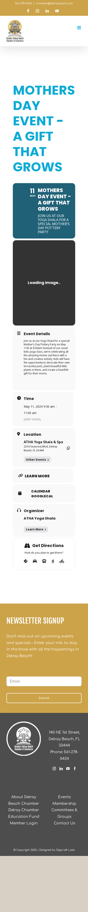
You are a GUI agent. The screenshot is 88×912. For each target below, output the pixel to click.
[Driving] (35, 561)
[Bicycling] (61, 561)
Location (32, 434)
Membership (64, 804)
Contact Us (64, 823)
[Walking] (53, 561)
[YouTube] (68, 768)
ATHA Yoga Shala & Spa (43, 442)
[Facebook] (74, 768)
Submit (44, 698)
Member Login (24, 823)
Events (64, 797)
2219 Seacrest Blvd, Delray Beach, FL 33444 (40, 448)
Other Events (36, 459)
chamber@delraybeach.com (54, 3)
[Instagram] (54, 768)
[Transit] (44, 561)
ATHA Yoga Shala (40, 518)
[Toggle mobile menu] (79, 27)
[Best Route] (26, 561)
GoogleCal (42, 496)
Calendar (40, 491)
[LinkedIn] (61, 768)
